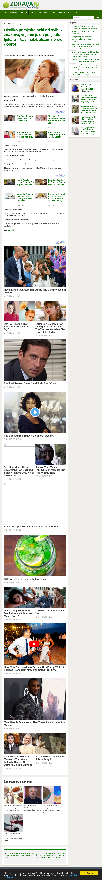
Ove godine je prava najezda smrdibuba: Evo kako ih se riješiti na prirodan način (84, 39)
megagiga (11, 230)
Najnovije (14, 12)
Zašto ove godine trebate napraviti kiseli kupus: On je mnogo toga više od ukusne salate (85, 47)
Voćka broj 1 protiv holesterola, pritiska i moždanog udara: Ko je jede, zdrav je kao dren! (13, 808)
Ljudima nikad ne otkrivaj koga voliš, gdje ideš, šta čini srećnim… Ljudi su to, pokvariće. (85, 67)
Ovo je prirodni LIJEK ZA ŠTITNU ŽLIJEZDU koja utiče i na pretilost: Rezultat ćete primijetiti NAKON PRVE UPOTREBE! (50, 855)
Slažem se (89, 872)
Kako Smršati (64, 12)
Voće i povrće (44, 12)
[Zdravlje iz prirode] (21, 9)
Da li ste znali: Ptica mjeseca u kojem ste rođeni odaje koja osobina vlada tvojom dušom (19, 855)
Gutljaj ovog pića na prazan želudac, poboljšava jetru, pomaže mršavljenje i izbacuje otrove (52, 809)
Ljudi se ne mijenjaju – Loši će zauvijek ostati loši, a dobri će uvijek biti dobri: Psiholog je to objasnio (85, 54)
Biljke (54, 12)
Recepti (75, 12)
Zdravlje (23, 12)
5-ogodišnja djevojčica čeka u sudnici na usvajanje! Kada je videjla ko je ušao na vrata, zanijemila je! (88, 121)
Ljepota (33, 12)
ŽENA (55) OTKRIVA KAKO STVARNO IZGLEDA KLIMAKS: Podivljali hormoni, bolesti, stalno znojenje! (89, 132)
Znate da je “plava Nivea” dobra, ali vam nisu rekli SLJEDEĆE (88, 87)
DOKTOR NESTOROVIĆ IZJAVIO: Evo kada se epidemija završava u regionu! (32, 808)
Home (5, 12)
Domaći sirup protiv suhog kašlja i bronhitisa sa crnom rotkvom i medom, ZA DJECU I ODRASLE (13, 837)
